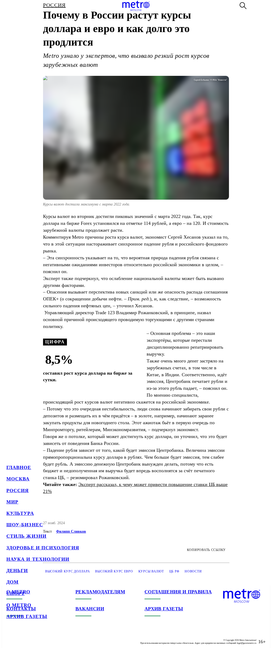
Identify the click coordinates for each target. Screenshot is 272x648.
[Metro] (136, 6)
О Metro (19, 605)
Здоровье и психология (42, 547)
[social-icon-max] (42, 637)
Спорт (15, 593)
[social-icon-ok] (32, 637)
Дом (12, 582)
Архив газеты (26, 616)
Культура (20, 513)
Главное (18, 467)
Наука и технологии (37, 559)
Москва (17, 478)
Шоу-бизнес (24, 524)
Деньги (17, 570)
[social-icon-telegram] (21, 637)
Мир (12, 502)
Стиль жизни (26, 536)
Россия (17, 490)
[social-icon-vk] (10, 637)
